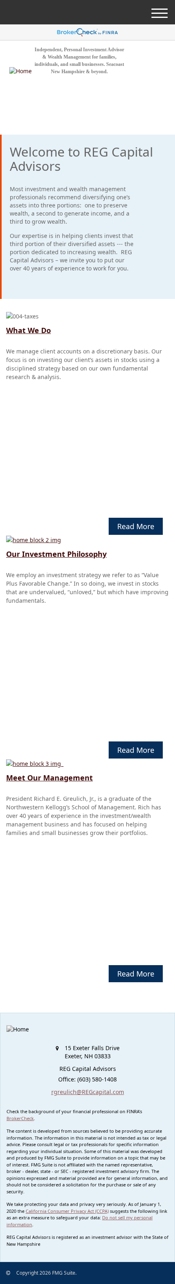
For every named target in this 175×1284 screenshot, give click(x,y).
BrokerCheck (20, 1118)
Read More (135, 526)
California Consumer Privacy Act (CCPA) (67, 1211)
